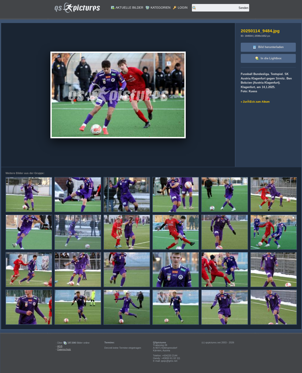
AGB (59, 346)
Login (182, 7)
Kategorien (160, 7)
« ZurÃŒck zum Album (255, 101)
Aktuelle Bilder (129, 7)
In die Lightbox (270, 58)
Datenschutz (64, 349)
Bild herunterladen (270, 47)
